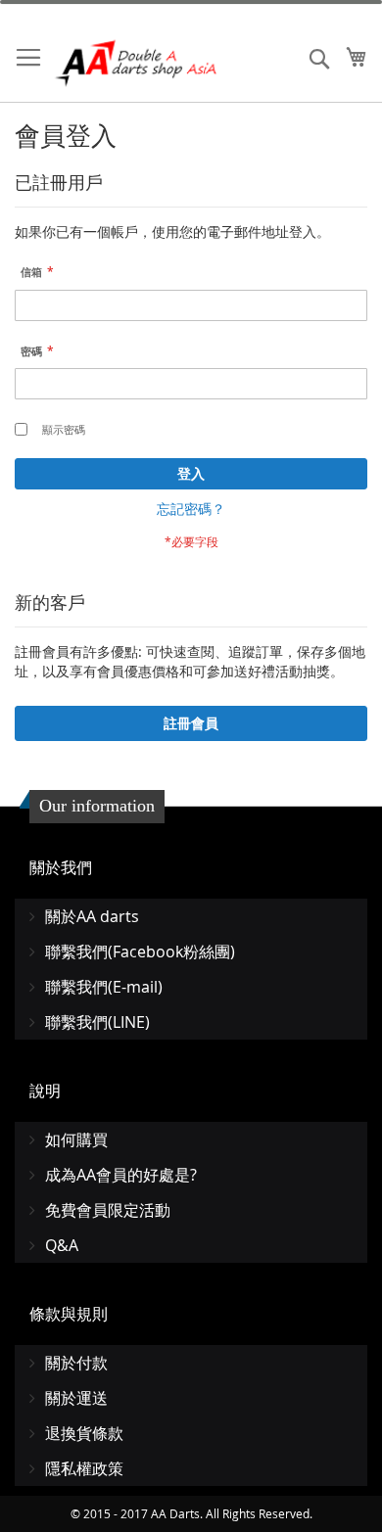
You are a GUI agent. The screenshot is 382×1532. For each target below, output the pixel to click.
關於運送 (76, 1398)
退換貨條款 (84, 1433)
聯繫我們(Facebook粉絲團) (140, 951)
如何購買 (76, 1139)
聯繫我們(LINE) (97, 1022)
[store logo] (137, 63)
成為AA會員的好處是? (121, 1174)
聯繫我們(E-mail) (104, 987)
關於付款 (76, 1362)
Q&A (61, 1245)
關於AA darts (92, 916)
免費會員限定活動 (107, 1210)
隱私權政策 (84, 1468)
